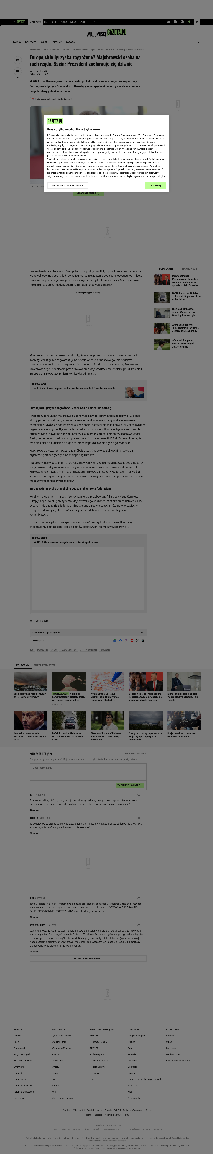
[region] (106, 153)
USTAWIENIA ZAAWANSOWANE (67, 185)
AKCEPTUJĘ (155, 185)
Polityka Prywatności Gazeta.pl (139, 176)
